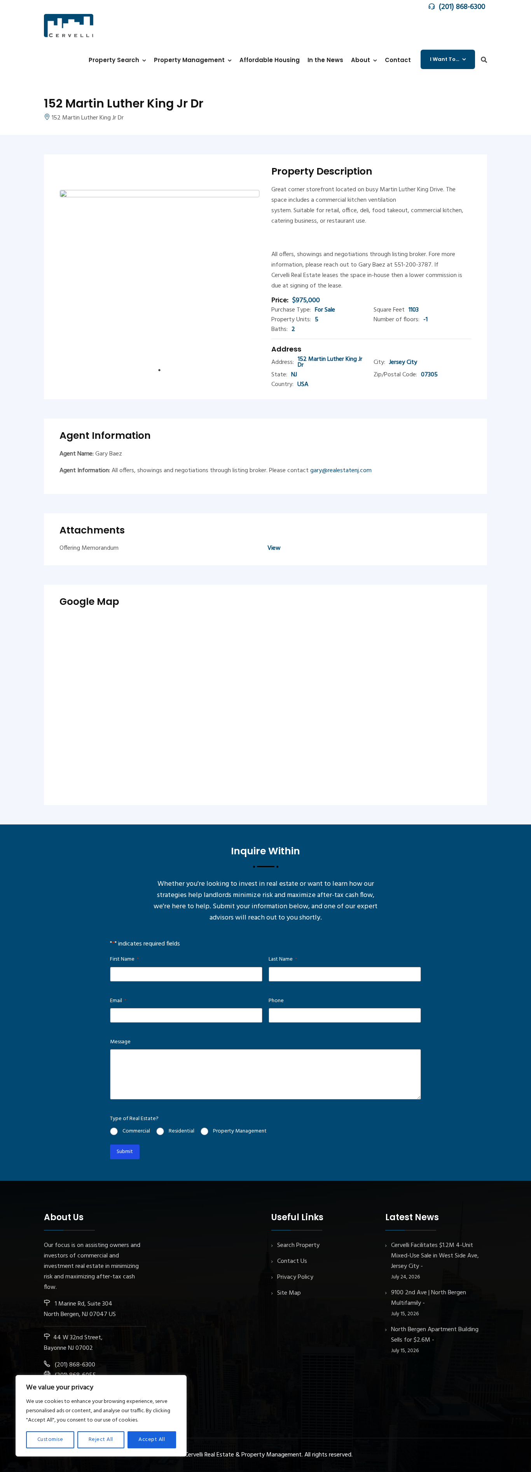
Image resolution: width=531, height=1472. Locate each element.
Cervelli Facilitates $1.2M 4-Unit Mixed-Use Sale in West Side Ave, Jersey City (435, 1255)
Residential (181, 1131)
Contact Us (292, 1261)
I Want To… (444, 59)
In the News (325, 60)
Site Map (289, 1293)
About (360, 60)
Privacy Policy (295, 1277)
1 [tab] (160, 370)
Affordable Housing (269, 60)
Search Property (298, 1245)
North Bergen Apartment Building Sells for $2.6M (435, 1335)
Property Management (189, 60)
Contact (398, 60)
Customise (50, 1439)
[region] (101, 1415)
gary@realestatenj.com (341, 471)
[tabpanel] (159, 277)
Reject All (101, 1439)
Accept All (151, 1439)
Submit (125, 1151)
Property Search (114, 60)
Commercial (136, 1131)
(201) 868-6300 (462, 7)
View (274, 548)
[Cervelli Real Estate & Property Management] (68, 25)
